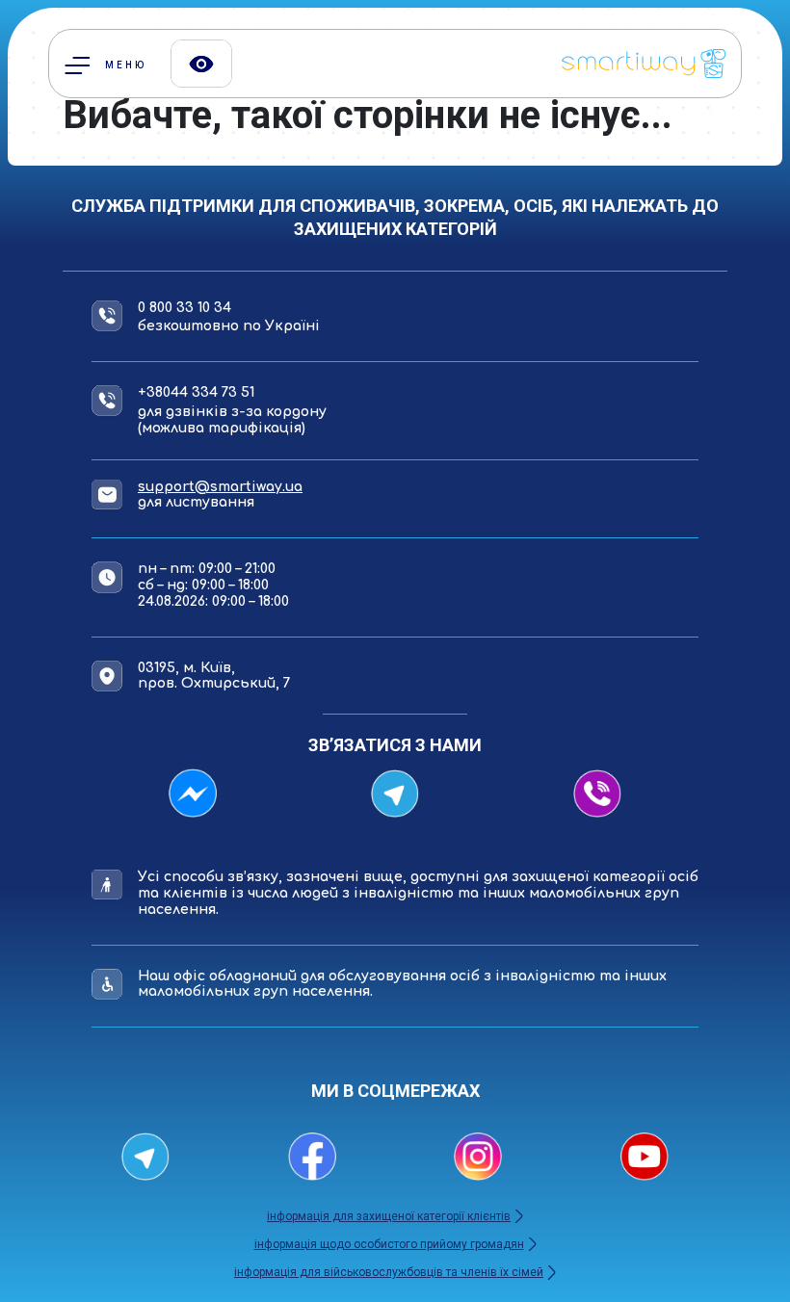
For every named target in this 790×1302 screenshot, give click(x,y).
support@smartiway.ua (220, 487)
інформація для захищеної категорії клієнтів (389, 1216)
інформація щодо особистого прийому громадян (389, 1244)
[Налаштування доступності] (201, 63)
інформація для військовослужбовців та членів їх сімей (388, 1272)
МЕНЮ (123, 65)
